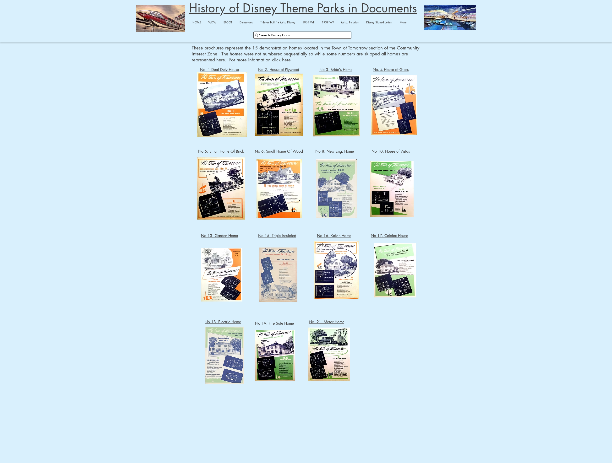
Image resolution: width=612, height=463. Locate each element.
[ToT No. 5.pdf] (221, 189)
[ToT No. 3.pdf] (336, 106)
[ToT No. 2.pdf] (279, 105)
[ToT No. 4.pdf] (394, 106)
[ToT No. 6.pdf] (279, 189)
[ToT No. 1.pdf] (222, 105)
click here (281, 60)
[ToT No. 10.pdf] (392, 189)
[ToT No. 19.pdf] (275, 356)
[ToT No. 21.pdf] (329, 355)
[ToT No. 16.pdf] (336, 270)
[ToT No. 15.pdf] (278, 275)
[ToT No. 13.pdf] (222, 275)
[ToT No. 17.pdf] (395, 271)
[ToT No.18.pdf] (224, 356)
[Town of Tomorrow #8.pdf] (336, 189)
